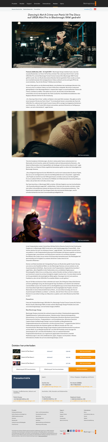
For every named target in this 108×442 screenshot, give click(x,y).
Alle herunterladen (82, 369)
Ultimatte (14, 418)
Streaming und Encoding (41, 424)
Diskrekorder (14, 420)
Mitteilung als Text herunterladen (54, 369)
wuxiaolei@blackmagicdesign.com (81, 386)
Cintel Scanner (15, 424)
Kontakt (61, 416)
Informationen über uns (89, 414)
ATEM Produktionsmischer (17, 416)
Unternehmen (47, 3)
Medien (55, 3)
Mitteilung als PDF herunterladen (26, 369)
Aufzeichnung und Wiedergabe (18, 422)
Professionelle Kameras (17, 412)
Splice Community (64, 420)
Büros (85, 412)
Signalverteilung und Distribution (43, 422)
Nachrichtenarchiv (28, 9)
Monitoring (38, 416)
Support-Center (63, 414)
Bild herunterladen (83, 66)
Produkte (14, 3)
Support (29, 3)
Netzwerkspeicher (40, 418)
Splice (62, 3)
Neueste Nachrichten (17, 9)
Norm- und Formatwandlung (42, 412)
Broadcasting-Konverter (41, 414)
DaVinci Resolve (19, 414)
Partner (85, 416)
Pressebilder (37, 9)
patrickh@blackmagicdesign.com (24, 400)
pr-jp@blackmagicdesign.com (51, 386)
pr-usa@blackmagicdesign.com (52, 401)
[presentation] (14, 45)
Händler (22, 3)
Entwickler (37, 3)
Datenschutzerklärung (89, 420)
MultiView (38, 420)
